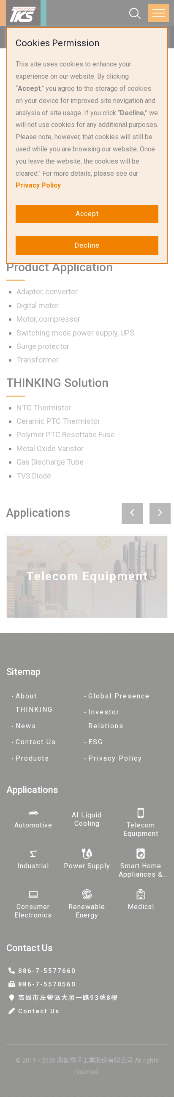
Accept (87, 214)
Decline (87, 245)
